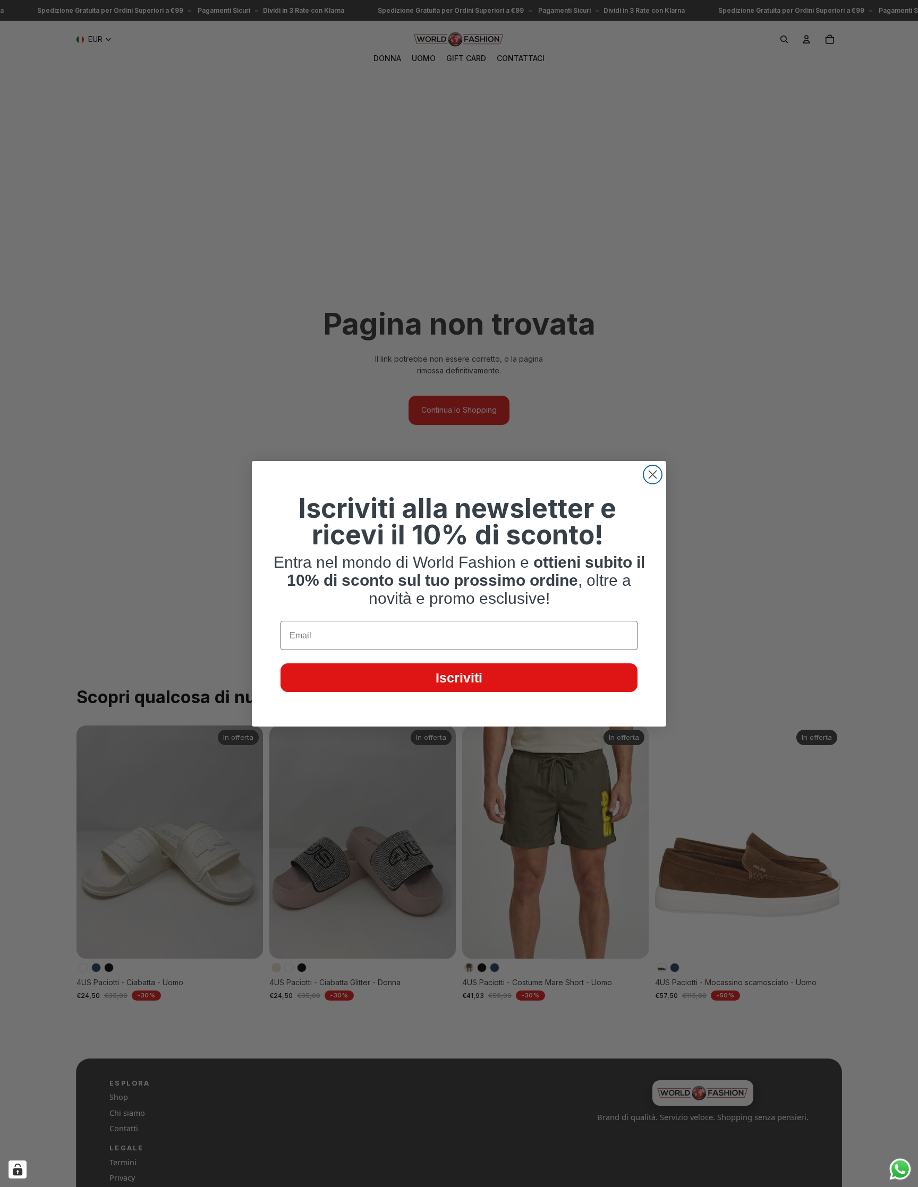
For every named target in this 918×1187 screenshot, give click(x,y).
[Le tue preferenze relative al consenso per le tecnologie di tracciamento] (17, 1169)
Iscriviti (459, 677)
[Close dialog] (652, 474)
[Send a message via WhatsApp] (900, 1169)
